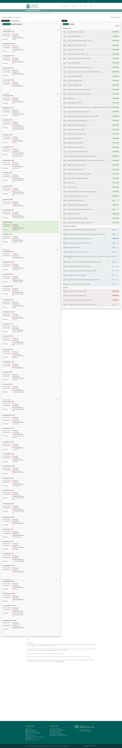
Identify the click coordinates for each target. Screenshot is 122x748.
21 (20, 154)
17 (15, 423)
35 (16, 129)
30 (14, 156)
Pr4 (15, 307)
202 (15, 549)
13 (12, 379)
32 (23, 127)
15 (17, 154)
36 (17, 129)
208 (21, 241)
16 (18, 154)
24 (21, 154)
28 (19, 127)
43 (17, 115)
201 (19, 391)
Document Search (116, 17)
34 (14, 129)
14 (14, 127)
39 (16, 168)
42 (16, 115)
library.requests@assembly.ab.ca (50, 650)
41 (19, 168)
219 (15, 39)
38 (20, 129)
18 (12, 409)
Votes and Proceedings (18, 37)
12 (15, 154)
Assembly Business (32, 13)
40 (14, 115)
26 (23, 154)
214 (15, 51)
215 (13, 103)
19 (12, 524)
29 (20, 127)
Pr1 (17, 156)
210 (13, 512)
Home (27, 13)
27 (12, 156)
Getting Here (94, 1)
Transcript (16, 33)
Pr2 (19, 156)
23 (14, 379)
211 (13, 410)
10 (12, 127)
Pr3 (21, 156)
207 (13, 295)
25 (17, 127)
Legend (117, 25)
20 (12, 115)
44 (12, 39)
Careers (89, 1)
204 (13, 499)
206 (22, 293)
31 (22, 127)
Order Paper (16, 35)
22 (12, 473)
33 (12, 129)
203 (22, 343)
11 (13, 154)
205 (23, 391)
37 (19, 129)
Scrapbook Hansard (60, 661)
